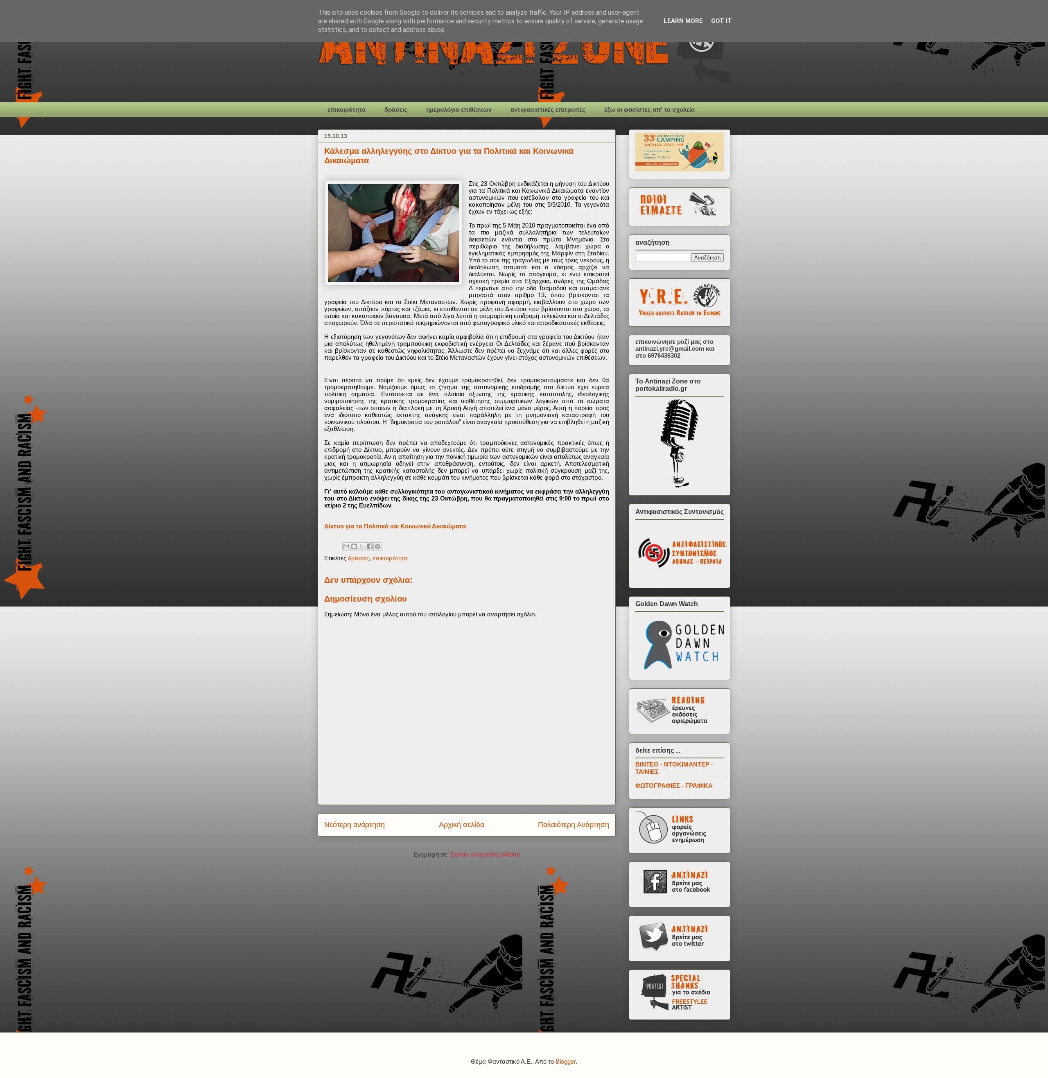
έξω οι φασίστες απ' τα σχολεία (649, 109)
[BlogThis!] (354, 546)
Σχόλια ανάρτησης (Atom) (485, 854)
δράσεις (395, 109)
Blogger (566, 1061)
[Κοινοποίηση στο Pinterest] (377, 546)
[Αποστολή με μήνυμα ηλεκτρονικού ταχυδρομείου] (346, 546)
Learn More (683, 21)
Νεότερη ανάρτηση (354, 825)
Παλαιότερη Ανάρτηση (573, 825)
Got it (721, 21)
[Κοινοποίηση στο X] (362, 546)
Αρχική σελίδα (461, 825)
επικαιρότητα (347, 109)
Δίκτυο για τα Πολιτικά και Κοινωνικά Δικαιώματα (395, 526)
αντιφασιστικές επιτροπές (547, 109)
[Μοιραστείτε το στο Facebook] (370, 546)
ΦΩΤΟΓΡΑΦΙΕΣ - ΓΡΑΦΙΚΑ (674, 785)
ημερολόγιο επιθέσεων (459, 109)
